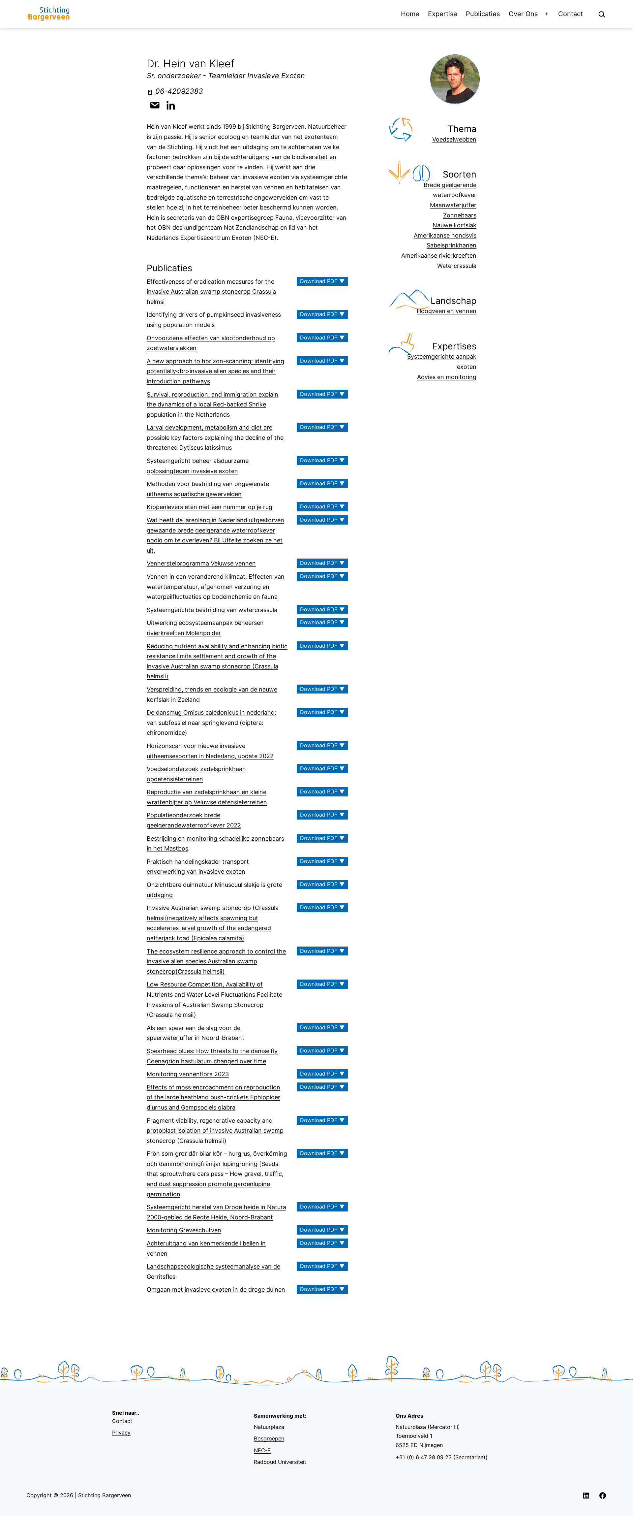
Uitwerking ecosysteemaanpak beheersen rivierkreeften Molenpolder (205, 627)
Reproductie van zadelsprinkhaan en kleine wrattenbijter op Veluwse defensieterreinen (207, 797)
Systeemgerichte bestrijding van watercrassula (212, 609)
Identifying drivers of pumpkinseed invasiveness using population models (214, 319)
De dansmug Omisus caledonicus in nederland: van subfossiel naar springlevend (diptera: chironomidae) (211, 722)
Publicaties (483, 14)
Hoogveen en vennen (446, 310)
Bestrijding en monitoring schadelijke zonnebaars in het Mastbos (215, 843)
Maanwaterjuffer (453, 205)
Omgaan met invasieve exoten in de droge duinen (216, 1289)
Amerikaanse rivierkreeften (438, 255)
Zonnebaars (459, 215)
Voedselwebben (454, 139)
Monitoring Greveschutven (184, 1230)
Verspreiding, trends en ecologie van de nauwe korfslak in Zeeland (212, 694)
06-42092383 (179, 91)
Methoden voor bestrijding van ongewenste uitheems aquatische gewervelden (208, 489)
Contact (570, 14)
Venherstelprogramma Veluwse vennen (201, 563)
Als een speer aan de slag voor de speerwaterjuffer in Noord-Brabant (195, 1033)
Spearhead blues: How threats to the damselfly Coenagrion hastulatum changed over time (212, 1056)
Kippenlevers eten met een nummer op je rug (209, 506)
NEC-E (262, 1450)
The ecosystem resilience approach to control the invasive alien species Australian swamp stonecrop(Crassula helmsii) (216, 961)
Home (410, 14)
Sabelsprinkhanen (451, 245)
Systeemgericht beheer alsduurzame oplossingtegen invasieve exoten (198, 465)
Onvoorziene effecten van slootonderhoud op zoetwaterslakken (211, 343)
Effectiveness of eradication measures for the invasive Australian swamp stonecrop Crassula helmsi (211, 291)
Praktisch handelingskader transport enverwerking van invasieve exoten (198, 866)
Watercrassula (456, 265)
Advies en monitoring (446, 376)
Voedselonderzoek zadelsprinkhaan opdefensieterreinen (196, 774)
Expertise (442, 14)
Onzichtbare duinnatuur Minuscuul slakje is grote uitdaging (214, 889)
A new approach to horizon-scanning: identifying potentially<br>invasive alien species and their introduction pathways (215, 371)
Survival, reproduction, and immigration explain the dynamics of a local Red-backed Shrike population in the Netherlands (212, 404)
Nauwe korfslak (454, 225)
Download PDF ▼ (322, 281)
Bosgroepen (269, 1438)
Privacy (121, 1432)
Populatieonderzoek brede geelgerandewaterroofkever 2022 (194, 820)
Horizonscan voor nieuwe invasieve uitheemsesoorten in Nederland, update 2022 (210, 750)
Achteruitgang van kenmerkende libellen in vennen (206, 1248)
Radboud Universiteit (280, 1462)
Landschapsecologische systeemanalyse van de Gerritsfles (213, 1271)
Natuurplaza (269, 1427)
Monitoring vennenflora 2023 (188, 1074)
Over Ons (523, 14)
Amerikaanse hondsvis (445, 235)
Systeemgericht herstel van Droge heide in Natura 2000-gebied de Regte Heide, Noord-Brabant (216, 1212)
